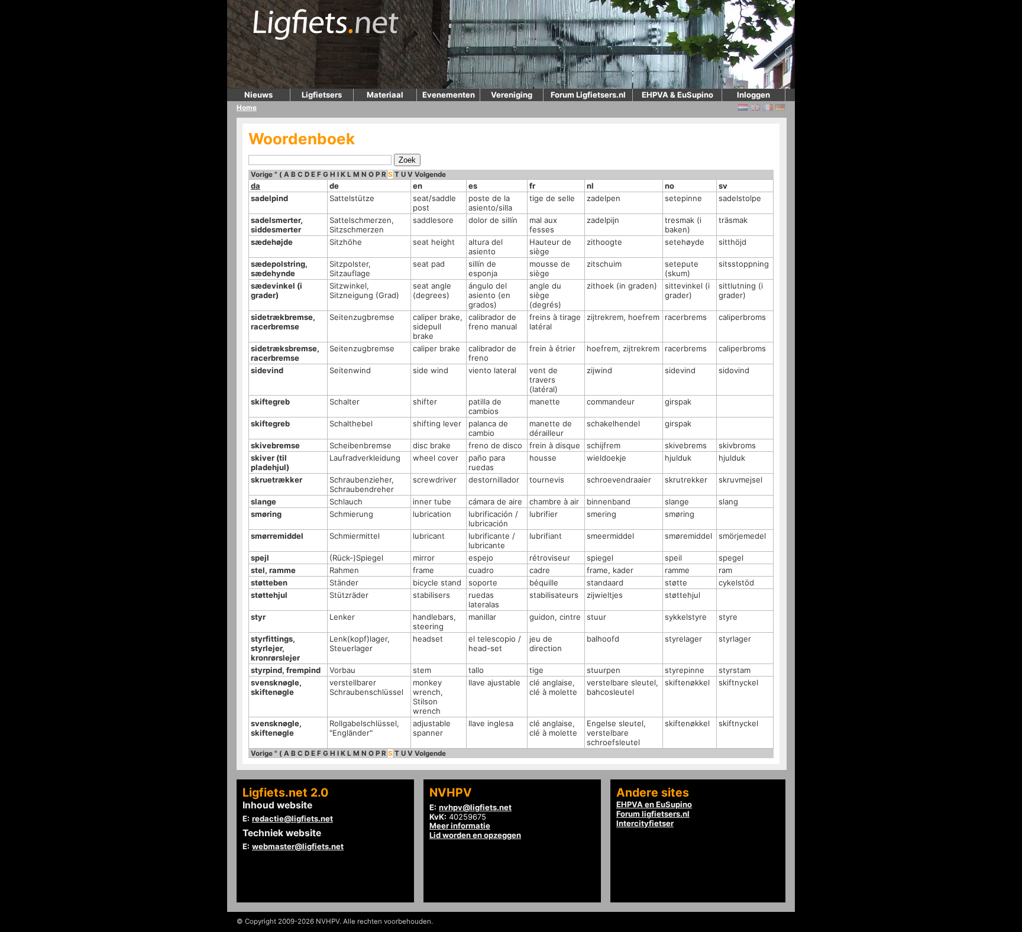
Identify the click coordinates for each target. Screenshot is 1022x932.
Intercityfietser (645, 823)
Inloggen (753, 94)
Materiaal (385, 94)
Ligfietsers (322, 94)
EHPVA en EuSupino (654, 804)
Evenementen (448, 94)
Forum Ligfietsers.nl (588, 94)
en (417, 185)
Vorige (262, 174)
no (669, 185)
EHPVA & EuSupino (677, 94)
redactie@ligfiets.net (292, 818)
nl (590, 185)
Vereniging (511, 94)
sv (723, 185)
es (472, 185)
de (334, 185)
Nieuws (258, 94)
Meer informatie (459, 825)
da (255, 185)
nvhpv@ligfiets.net (475, 807)
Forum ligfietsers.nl (653, 813)
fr (532, 185)
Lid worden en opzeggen (475, 835)
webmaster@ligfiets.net (298, 846)
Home (247, 107)
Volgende (430, 174)
